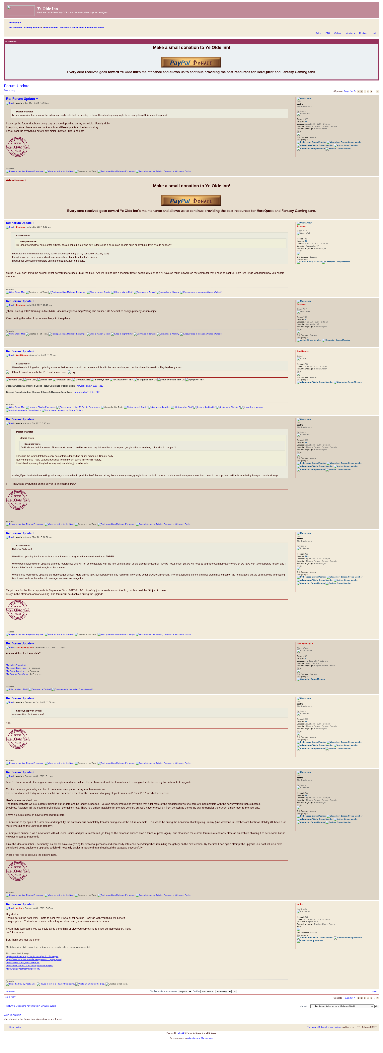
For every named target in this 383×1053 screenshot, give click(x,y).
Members (350, 33)
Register (363, 33)
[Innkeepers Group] (311, 142)
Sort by (196, 991)
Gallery (337, 33)
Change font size (374, 27)
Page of (349, 91)
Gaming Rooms (32, 27)
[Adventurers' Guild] (315, 145)
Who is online (12, 1015)
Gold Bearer (22, 355)
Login (374, 33)
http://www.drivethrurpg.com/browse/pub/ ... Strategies (32, 956)
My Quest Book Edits (16, 668)
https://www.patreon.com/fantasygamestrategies (29, 965)
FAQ (328, 33)
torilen (19, 908)
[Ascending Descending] (226, 991)
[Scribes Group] (338, 148)
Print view (368, 27)
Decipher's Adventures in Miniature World (82, 27)
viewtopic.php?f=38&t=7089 (87, 392)
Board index (15, 27)
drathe (19, 103)
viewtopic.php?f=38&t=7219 (90, 386)
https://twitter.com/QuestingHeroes (22, 962)
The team (311, 1027)
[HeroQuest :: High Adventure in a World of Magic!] (21, 9)
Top (376, 174)
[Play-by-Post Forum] (25, 171)
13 (306, 241)
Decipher (20, 227)
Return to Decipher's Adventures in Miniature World (31, 1006)
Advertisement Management (200, 1038)
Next (374, 991)
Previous (10, 991)
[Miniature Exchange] (116, 171)
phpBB (181, 1033)
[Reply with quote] (282, 98)
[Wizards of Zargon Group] (344, 142)
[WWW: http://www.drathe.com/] (299, 155)
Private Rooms (50, 27)
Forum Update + (18, 86)
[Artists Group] (346, 145)
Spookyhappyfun (24, 647)
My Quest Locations (16, 671)
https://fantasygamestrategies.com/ (23, 969)
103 (307, 121)
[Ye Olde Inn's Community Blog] (59, 171)
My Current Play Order (17, 674)
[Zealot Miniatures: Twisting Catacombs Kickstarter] (163, 171)
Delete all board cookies (330, 1027)
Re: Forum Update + (22, 99)
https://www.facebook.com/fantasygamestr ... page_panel (33, 959)
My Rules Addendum (16, 665)
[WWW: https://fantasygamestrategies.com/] (299, 947)
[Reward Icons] (15, 292)
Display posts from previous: (164, 991)
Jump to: (304, 1006)
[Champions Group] (311, 148)
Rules (318, 33)
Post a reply (10, 90)
